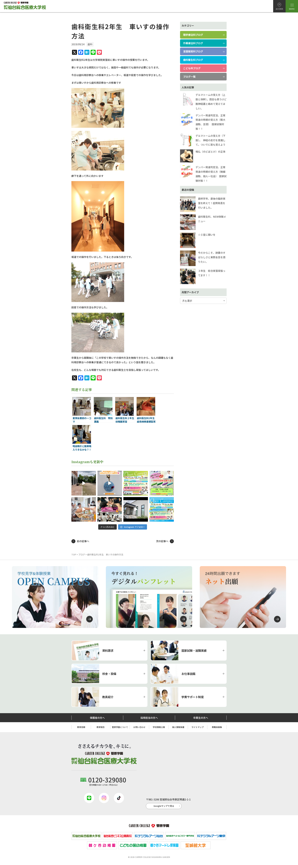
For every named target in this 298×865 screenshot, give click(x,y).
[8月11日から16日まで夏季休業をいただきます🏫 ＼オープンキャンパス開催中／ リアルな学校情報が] (83, 483)
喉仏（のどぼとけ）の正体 (210, 151)
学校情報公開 (159, 727)
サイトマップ (198, 727)
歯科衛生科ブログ (193, 60)
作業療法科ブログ (193, 43)
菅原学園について (120, 727)
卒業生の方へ (200, 718)
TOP (73, 554)
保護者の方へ (97, 718)
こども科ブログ (192, 68)
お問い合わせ (139, 727)
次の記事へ (162, 541)
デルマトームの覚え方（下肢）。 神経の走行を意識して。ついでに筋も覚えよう (210, 140)
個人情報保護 (178, 727)
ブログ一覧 (189, 76)
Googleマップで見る (164, 805)
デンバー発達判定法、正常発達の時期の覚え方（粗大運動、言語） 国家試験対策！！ (210, 122)
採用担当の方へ (149, 718)
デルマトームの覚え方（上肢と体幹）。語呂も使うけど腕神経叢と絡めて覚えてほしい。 (211, 101)
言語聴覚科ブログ (193, 51)
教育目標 (81, 727)
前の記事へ (83, 541)
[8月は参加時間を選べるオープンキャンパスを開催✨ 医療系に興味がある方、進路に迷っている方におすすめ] (161, 509)
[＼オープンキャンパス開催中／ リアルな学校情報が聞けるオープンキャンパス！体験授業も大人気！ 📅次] (161, 483)
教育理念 (101, 727)
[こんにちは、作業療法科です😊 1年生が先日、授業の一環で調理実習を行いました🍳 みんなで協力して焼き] (83, 509)
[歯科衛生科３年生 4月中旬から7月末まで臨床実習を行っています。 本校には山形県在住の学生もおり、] (135, 509)
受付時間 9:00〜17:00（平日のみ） (107, 780)
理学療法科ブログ (193, 35)
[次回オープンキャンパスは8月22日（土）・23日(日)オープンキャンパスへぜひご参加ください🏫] (135, 483)
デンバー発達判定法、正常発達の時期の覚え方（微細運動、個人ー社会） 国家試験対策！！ (211, 173)
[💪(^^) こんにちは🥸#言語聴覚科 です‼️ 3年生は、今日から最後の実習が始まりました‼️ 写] (109, 509)
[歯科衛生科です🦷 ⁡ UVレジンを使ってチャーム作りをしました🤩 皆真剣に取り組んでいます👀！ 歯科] (109, 483)
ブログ (81, 554)
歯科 (90, 44)
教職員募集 (217, 727)
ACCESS (279, 9)
